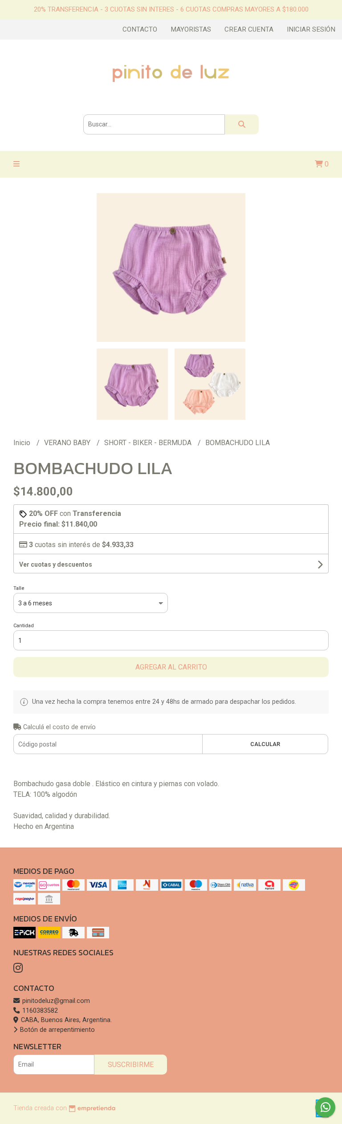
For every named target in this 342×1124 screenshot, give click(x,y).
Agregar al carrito (171, 667)
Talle (18, 588)
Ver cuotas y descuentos (55, 564)
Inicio (22, 442)
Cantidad (23, 626)
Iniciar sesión (311, 29)
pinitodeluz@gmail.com (55, 1001)
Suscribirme (131, 1064)
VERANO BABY (68, 442)
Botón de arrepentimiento (56, 1030)
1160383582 (39, 1010)
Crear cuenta (248, 29)
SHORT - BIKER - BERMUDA (148, 442)
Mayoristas (191, 29)
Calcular (265, 744)
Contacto (139, 29)
